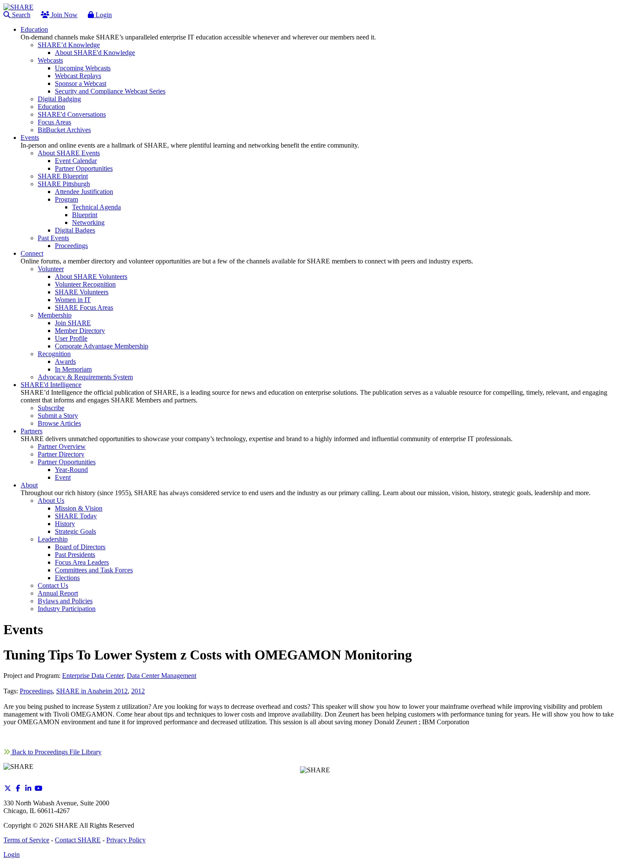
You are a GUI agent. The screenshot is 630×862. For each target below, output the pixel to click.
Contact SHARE (78, 840)
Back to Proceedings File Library (56, 752)
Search (20, 14)
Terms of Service (26, 840)
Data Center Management (161, 675)
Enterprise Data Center (92, 675)
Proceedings (36, 691)
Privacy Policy (126, 840)
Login (103, 14)
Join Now (63, 14)
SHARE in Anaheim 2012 (92, 691)
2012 (138, 691)
